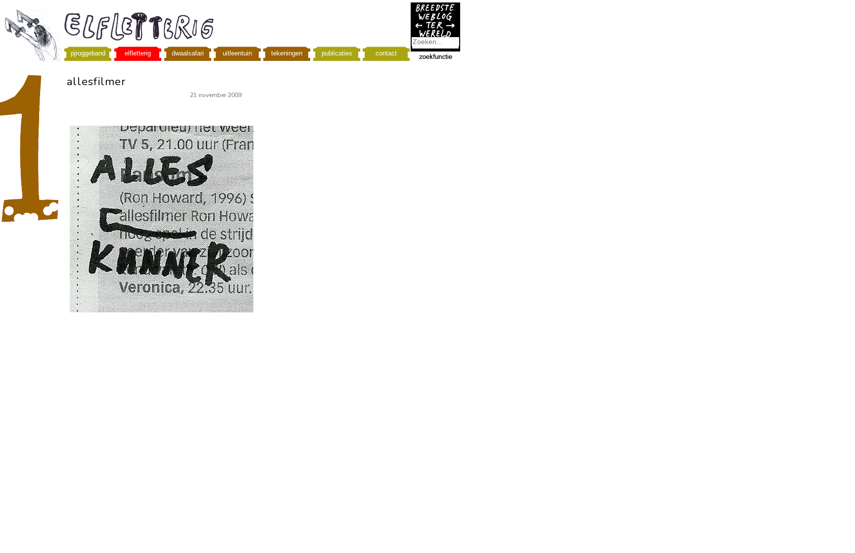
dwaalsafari (188, 53)
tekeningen (286, 53)
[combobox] (435, 41)
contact (386, 53)
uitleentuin (237, 53)
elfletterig (138, 53)
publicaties (337, 53)
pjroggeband (88, 53)
